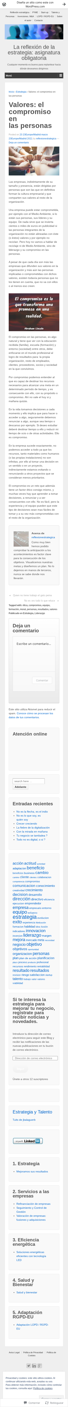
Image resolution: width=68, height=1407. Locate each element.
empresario (35, 908)
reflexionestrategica (46, 138)
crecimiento (34, 890)
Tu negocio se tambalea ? (31, 835)
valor (34, 979)
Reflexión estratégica (19, 12)
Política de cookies (43, 1388)
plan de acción (28, 958)
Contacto (38, 20)
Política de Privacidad (33, 1352)
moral (23, 609)
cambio (42, 872)
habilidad (29, 926)
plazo (15, 962)
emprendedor (33, 903)
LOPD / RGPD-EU (45, 16)
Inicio (11, 91)
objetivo (34, 944)
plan (16, 958)
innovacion (36, 930)
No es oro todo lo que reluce (39, 600)
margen (46, 935)
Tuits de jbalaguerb (24, 1119)
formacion (18, 926)
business (29, 873)
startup (48, 975)
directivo (37, 899)
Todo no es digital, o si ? (30, 839)
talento (18, 979)
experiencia (29, 922)
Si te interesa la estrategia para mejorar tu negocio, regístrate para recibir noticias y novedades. (34, 1010)
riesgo (25, 974)
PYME (35, 12)
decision (20, 894)
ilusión (44, 926)
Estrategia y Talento (32, 1111)
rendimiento (30, 966)
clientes (33, 877)
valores (53, 609)
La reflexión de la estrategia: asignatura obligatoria (34, 52)
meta (41, 940)
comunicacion (24, 886)
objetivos (20, 949)
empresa (21, 907)
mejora (19, 939)
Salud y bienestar (26, 1292)
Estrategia (21, 91)
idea (38, 926)
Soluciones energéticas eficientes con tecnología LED (31, 1256)
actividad (41, 864)
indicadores (19, 931)
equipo (46, 605)
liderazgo (32, 935)
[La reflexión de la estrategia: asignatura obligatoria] (34, 31)
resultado (21, 970)
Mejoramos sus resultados (32, 1171)
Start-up (44, 12)
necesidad (49, 940)
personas (32, 609)
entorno (46, 907)
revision (17, 975)
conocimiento (45, 886)
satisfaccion (37, 974)
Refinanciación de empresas (33, 1203)
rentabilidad (43, 966)
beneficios (18, 873)
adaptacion (19, 868)
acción (18, 863)
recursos (18, 966)
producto (32, 962)
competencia (18, 881)
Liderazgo (40, 613)
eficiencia (49, 899)
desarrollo (35, 894)
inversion (17, 935)
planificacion (45, 958)
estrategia (25, 917)
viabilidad (18, 983)
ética (25, 605)
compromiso (35, 605)
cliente (24, 877)
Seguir (20, 1068)
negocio (19, 944)
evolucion (43, 917)
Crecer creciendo (26, 823)
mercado (31, 940)
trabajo (27, 979)
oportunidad (33, 949)
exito (17, 921)
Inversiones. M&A (26, 16)
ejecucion (18, 903)
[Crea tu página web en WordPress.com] (34, 4)
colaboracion (44, 877)
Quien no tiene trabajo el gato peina (32, 595)
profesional (43, 962)
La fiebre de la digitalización (33, 827)
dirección (21, 898)
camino (16, 877)
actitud (30, 863)
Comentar (42, 680)
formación (14, 609)
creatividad (19, 890)
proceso (22, 962)
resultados (43, 609)
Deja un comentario (19, 142)
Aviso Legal (14, 1352)
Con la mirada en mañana (32, 831)
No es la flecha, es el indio (32, 811)
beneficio (35, 867)
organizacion (22, 954)
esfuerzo (32, 912)
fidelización (41, 922)
